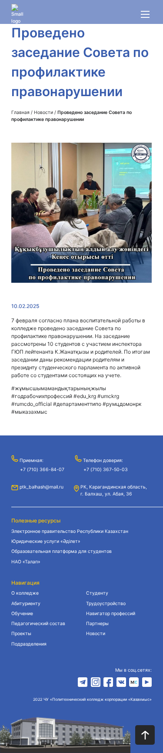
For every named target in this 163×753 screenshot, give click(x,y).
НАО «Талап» (25, 562)
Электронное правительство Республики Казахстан (69, 531)
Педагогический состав (38, 623)
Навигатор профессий (110, 613)
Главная (20, 112)
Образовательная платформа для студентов (61, 551)
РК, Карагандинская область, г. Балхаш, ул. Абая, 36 (113, 490)
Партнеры (97, 623)
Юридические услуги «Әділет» (45, 541)
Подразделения (29, 644)
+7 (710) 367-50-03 (105, 469)
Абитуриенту (25, 603)
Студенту (97, 593)
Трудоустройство (106, 603)
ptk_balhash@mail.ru (41, 487)
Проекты (21, 633)
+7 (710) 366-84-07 (42, 469)
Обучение (22, 613)
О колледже (25, 593)
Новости (43, 112)
